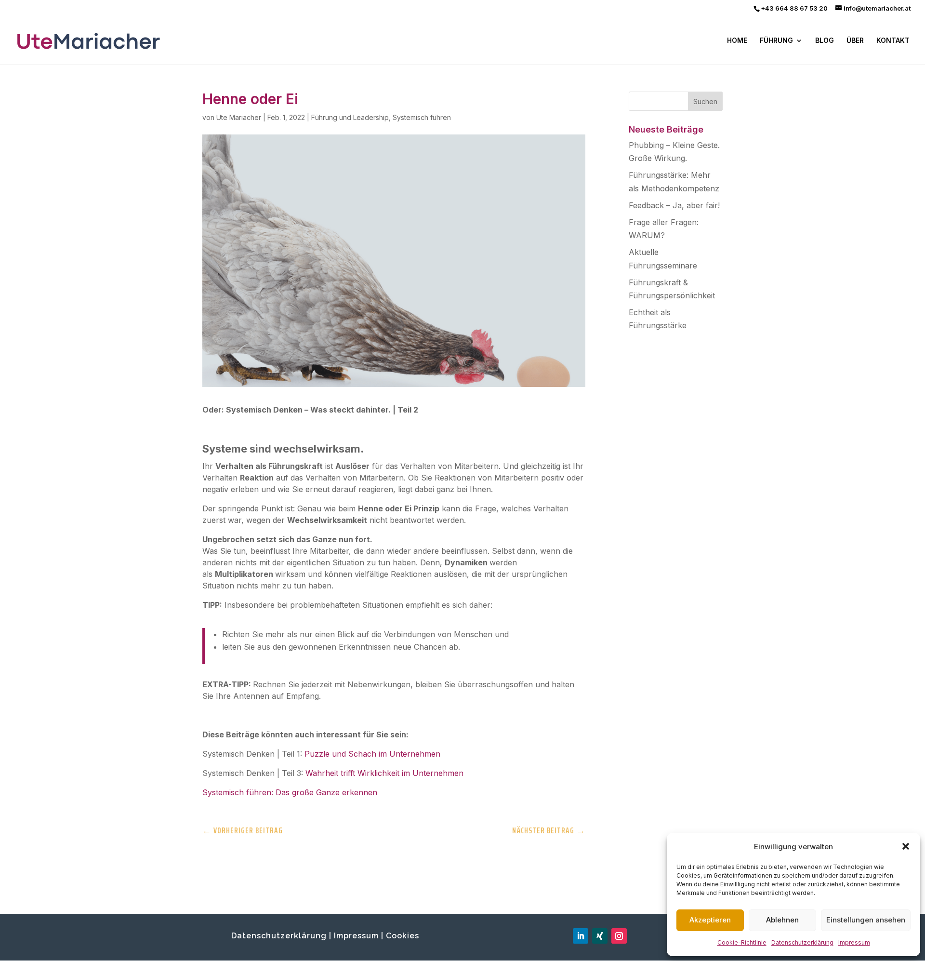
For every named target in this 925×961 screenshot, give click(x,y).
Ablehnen (782, 919)
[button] (906, 846)
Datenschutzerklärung (802, 942)
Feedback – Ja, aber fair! (674, 205)
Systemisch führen (422, 117)
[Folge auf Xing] (600, 936)
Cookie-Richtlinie (741, 942)
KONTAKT (893, 40)
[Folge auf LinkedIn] (580, 936)
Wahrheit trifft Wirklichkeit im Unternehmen (384, 773)
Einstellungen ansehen (865, 919)
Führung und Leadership (350, 117)
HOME (737, 40)
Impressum (854, 942)
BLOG (824, 40)
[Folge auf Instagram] (619, 936)
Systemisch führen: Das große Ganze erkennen (289, 792)
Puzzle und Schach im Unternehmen (372, 754)
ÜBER (855, 40)
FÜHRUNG (776, 40)
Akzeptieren (710, 919)
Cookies (402, 935)
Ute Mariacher (238, 117)
